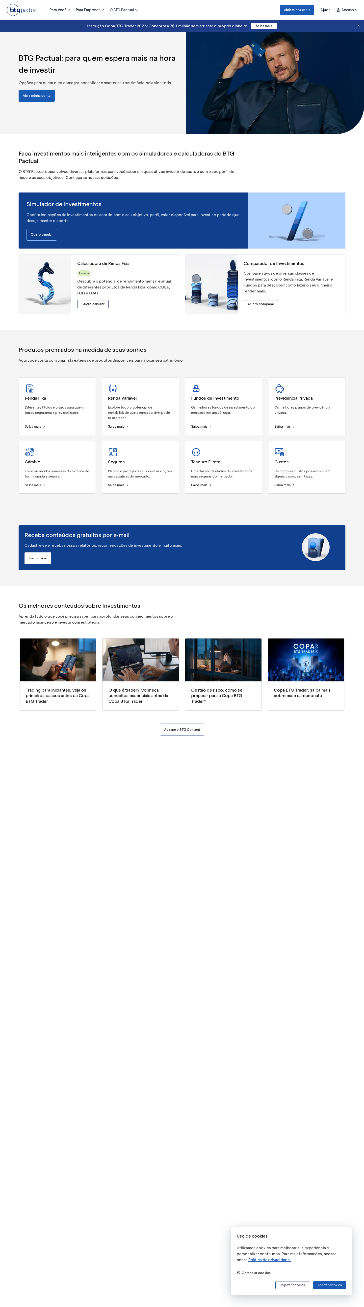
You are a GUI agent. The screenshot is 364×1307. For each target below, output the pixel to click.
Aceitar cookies (329, 1285)
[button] (297, 10)
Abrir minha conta (297, 10)
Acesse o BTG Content (182, 730)
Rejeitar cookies (292, 1285)
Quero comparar (261, 304)
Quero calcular (92, 304)
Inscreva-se (38, 558)
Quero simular (42, 234)
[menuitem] (60, 10)
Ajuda (325, 10)
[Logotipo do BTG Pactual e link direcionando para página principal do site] (22, 10)
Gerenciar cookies (256, 1273)
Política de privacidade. (269, 1259)
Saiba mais (264, 26)
